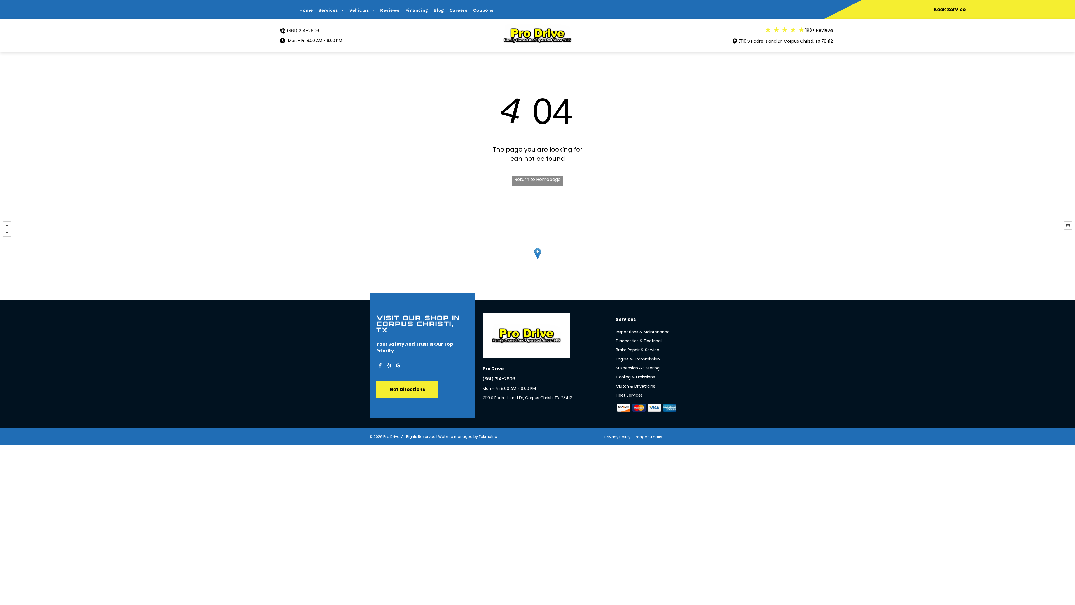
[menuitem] (308, 10)
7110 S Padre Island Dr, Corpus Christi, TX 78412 (786, 41)
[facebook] (380, 366)
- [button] (7, 232)
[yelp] (389, 366)
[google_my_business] (398, 366)
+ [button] (7, 225)
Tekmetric (488, 436)
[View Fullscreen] (7, 244)
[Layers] (1068, 225)
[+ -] (537, 259)
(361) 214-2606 (303, 30)
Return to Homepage (537, 179)
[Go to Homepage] (537, 27)
